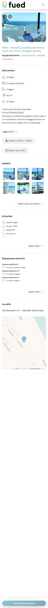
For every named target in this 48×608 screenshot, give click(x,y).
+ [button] (6, 320)
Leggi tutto (8, 131)
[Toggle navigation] (43, 5)
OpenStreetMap (24, 369)
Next (45, 28)
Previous (6, 28)
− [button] (6, 324)
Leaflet (13, 369)
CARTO (43, 369)
